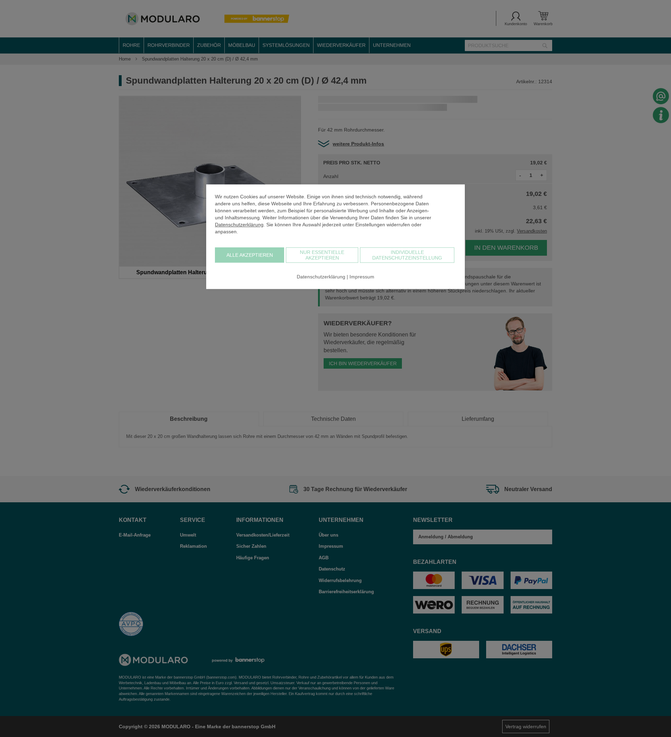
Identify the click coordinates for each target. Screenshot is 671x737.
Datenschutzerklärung (239, 224)
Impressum (361, 276)
